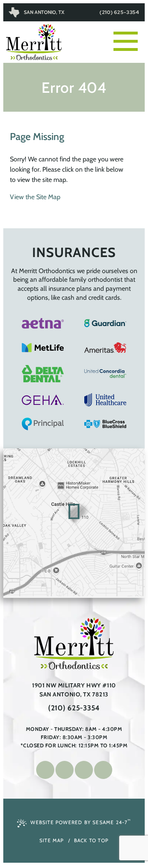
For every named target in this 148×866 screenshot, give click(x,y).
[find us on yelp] (103, 770)
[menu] (129, 33)
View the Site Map (35, 197)
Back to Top (91, 840)
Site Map (51, 840)
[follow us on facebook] (45, 770)
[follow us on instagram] (65, 770)
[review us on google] (84, 770)
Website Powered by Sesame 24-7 (80, 821)
